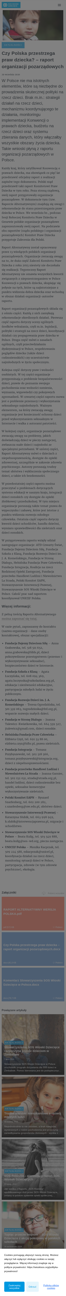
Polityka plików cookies (51, 1286)
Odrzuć (32, 1286)
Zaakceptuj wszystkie (14, 1286)
